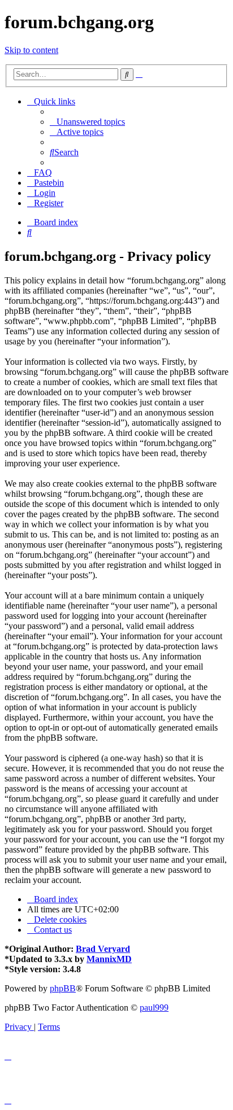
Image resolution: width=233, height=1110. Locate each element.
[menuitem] (87, 121)
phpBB (63, 988)
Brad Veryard (103, 949)
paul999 (154, 1007)
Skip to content (31, 50)
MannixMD (109, 959)
